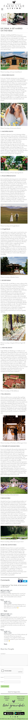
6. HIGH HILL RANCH (6, 347)
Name (2, 677)
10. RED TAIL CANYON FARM (8, 545)
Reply (2, 600)
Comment (3, 653)
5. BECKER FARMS (6, 280)
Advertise (6, 698)
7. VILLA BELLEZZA (6, 394)
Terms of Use (20, 698)
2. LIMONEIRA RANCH (7, 131)
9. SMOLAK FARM (5, 498)
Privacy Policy (21, 697)
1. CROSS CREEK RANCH (7, 75)
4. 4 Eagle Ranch (5, 229)
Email (2, 681)
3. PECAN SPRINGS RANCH (8, 176)
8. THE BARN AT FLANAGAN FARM (10, 446)
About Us (6, 697)
